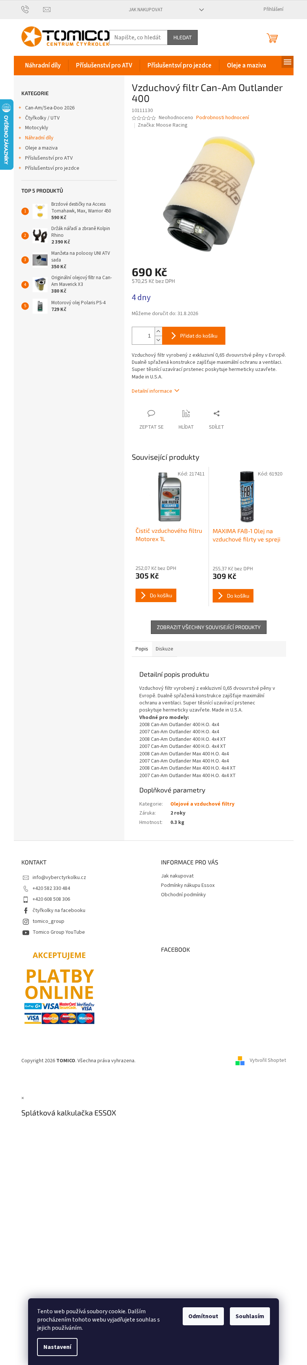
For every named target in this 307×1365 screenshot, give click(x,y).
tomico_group (48, 921)
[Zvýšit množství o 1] (158, 331)
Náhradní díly (39, 138)
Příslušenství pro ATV (49, 158)
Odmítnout (203, 1316)
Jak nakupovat (146, 9)
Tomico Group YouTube (59, 932)
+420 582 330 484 (51, 888)
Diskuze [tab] (164, 649)
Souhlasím (249, 1316)
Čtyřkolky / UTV (42, 118)
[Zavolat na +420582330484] (32, 9)
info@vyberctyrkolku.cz (59, 877)
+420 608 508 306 (51, 899)
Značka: (163, 125)
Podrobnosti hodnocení (222, 117)
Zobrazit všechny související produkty (209, 627)
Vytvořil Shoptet (268, 1060)
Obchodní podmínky (183, 895)
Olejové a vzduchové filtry (202, 804)
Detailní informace (152, 391)
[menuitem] (43, 66)
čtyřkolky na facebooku (59, 910)
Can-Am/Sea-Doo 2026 (50, 108)
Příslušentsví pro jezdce (52, 168)
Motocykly (36, 128)
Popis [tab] (142, 649)
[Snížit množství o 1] (158, 340)
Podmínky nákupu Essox (188, 885)
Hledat (182, 37)
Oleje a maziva (41, 148)
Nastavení (57, 1347)
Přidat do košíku (199, 335)
